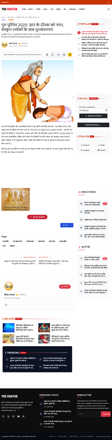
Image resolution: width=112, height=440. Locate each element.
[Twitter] (8, 416)
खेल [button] (65, 9)
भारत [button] (51, 9)
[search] (109, 9)
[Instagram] (13, 416)
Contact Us (5, 2)
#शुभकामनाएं (41, 241)
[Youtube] (18, 416)
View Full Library (93, 125)
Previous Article (29, 257)
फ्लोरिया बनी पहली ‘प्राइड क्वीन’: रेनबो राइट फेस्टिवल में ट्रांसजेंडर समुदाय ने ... (53, 262)
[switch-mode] (109, 2)
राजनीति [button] (38, 9)
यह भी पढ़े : (66, 225)
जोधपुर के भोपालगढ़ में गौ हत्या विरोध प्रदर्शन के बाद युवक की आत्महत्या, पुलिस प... (20, 262)
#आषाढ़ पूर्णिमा (62, 241)
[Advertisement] (37, 171)
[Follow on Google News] (58, 55)
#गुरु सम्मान (52, 241)
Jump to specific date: (87, 107)
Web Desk (9, 294)
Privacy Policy (62, 436)
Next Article (43, 257)
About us (52, 436)
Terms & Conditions (87, 436)
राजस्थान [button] (30, 9)
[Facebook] (3, 416)
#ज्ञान (4, 246)
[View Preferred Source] (64, 55)
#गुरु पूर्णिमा (6, 241)
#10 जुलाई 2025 (17, 241)
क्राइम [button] (45, 9)
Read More (37, 217)
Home (24, 9)
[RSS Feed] (6, 305)
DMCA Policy (73, 436)
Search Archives (93, 116)
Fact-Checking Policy (103, 436)
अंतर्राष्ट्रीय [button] (82, 9)
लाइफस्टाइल (10, 17)
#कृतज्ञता (12, 246)
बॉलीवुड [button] (58, 9)
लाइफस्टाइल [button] (72, 9)
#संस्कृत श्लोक (30, 241)
